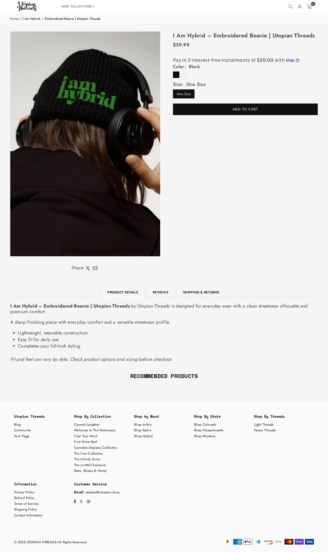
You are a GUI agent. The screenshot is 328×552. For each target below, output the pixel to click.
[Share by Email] (95, 268)
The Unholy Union (87, 459)
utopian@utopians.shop (103, 492)
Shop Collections (76, 6)
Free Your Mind (85, 436)
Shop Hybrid (143, 436)
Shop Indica (142, 424)
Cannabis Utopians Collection (95, 447)
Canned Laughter (86, 424)
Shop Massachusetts (208, 430)
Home (14, 19)
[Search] (290, 6)
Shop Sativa (142, 430)
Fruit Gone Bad (85, 441)
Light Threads (264, 424)
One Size (184, 93)
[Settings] (300, 6)
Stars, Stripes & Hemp (90, 470)
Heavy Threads (265, 430)
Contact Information (28, 515)
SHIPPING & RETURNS (201, 292)
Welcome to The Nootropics (95, 430)
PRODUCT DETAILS (122, 292)
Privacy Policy (24, 492)
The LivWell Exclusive (90, 465)
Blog (17, 424)
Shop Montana (204, 436)
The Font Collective (88, 453)
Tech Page (21, 436)
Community (22, 430)
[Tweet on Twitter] (88, 268)
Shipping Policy (25, 509)
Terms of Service (26, 503)
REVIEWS (160, 292)
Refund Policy (24, 497)
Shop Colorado (205, 424)
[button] (309, 6)
